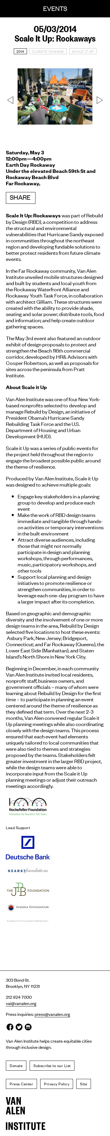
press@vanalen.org (52, 1014)
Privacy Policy (56, 1084)
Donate (16, 1065)
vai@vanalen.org (21, 1003)
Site (83, 1084)
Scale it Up (83, 51)
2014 (20, 51)
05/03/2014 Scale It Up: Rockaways (55, 33)
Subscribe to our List (52, 1065)
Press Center (21, 1084)
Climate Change (48, 51)
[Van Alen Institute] (55, 1106)
